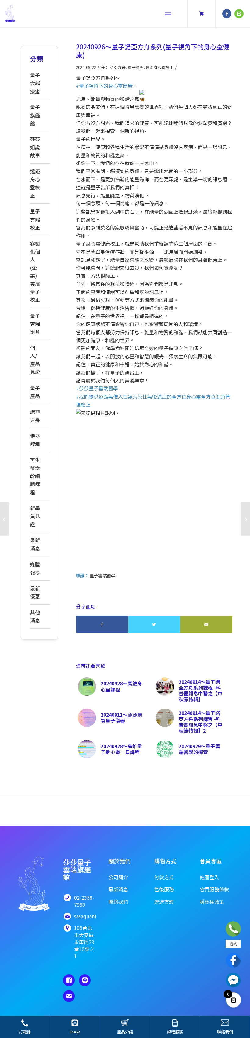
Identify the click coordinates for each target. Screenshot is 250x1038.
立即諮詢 (233, 929)
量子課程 (136, 67)
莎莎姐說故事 (35, 147)
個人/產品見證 (35, 359)
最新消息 (35, 544)
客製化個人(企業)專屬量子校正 (35, 272)
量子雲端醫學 (102, 575)
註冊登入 (209, 877)
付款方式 (164, 877)
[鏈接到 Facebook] (226, 13)
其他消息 (35, 616)
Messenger (233, 980)
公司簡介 (118, 877)
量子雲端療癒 (35, 83)
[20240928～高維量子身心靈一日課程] (4, 519)
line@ (75, 1032)
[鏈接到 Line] (239, 13)
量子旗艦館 (35, 115)
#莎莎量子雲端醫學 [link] (97, 388)
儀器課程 (35, 439)
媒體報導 (35, 568)
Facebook (233, 960)
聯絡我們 (225, 1032)
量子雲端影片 (35, 324)
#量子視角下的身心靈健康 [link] (104, 85)
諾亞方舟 (118, 67)
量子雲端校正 (35, 219)
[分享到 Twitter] (154, 624)
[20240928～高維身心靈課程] (245, 519)
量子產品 (35, 392)
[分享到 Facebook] (102, 624)
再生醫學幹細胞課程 (35, 476)
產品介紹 (125, 1032)
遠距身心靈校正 (159, 67)
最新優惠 (35, 592)
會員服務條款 (214, 889)
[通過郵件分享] (206, 624)
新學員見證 (35, 516)
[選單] (168, 13)
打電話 (25, 1032)
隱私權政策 (212, 901)
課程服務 (175, 1032)
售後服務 (164, 889)
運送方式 (164, 901)
